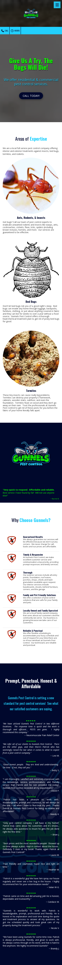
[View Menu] (57, 4)
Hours (17, 30)
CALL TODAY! (31, 96)
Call (6, 30)
